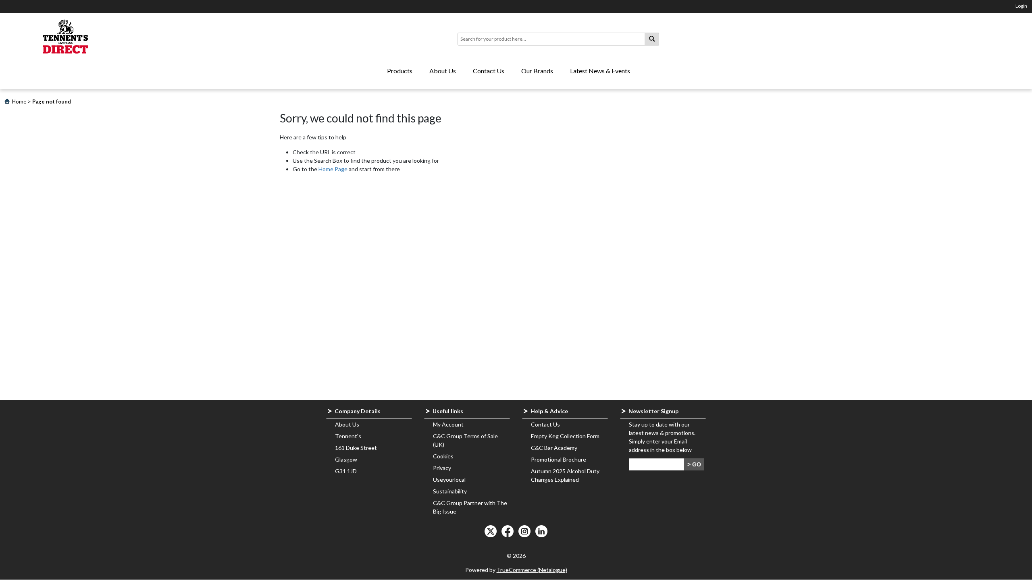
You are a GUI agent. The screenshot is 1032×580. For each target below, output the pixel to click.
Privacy (442, 467)
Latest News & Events (600, 71)
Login (1021, 6)
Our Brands (537, 71)
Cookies (443, 456)
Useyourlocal (449, 479)
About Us (442, 71)
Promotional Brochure (558, 459)
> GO (694, 464)
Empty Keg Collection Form (565, 436)
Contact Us (488, 71)
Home (19, 101)
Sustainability (450, 491)
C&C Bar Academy (554, 447)
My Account (448, 424)
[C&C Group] (65, 37)
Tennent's (348, 436)
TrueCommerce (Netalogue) (532, 569)
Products (399, 71)
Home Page (332, 169)
